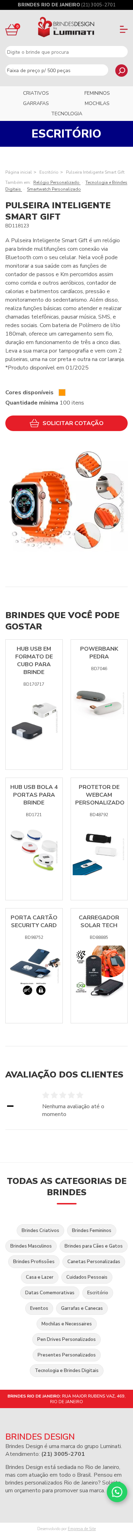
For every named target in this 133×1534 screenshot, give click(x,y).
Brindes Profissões (34, 1262)
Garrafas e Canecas (82, 1308)
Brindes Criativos (40, 1230)
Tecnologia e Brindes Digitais (67, 1370)
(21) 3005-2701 (98, 5)
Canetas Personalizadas (93, 1262)
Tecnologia (66, 113)
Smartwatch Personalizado (54, 189)
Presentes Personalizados (67, 1355)
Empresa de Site (82, 1529)
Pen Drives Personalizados (66, 1339)
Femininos (97, 93)
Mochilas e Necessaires (66, 1324)
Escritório (49, 172)
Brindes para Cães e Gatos (94, 1246)
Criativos (36, 93)
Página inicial (18, 172)
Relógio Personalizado (57, 182)
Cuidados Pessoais (86, 1277)
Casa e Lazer (40, 1277)
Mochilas (97, 103)
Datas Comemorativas (49, 1293)
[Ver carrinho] (10, 29)
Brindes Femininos (91, 1230)
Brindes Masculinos (31, 1246)
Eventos (39, 1308)
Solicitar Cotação (73, 423)
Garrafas (36, 103)
